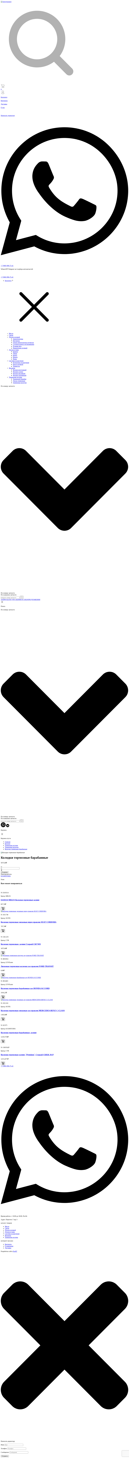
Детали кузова (14, 350)
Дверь (15, 353)
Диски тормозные (19, 381)
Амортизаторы (18, 339)
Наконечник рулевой (20, 348)
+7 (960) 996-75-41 (7, 1066)
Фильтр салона (18, 372)
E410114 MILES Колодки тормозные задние (20, 900)
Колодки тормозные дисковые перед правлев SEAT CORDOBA (28, 922)
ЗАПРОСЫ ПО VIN (8, 599)
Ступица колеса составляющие (23, 344)
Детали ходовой (14, 337)
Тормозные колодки (20, 383)
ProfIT (15, 1251)
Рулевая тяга (17, 346)
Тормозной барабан (19, 379)
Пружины (16, 341)
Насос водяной (18, 364)
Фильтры (12, 368)
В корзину (5, 872)
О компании (9, 1246)
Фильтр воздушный (19, 370)
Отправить (5, 1456)
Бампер (15, 352)
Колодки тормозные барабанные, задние (18, 1033)
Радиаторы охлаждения (21, 362)
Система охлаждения (16, 361)
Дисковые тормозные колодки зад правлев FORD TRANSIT (27, 966)
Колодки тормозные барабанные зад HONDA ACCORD (25, 988)
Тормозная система (15, 377)
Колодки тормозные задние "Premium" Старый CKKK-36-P (27, 1055)
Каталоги (8, 280)
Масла (11, 333)
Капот (15, 355)
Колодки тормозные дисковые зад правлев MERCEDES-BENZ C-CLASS (33, 1010)
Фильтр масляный (19, 373)
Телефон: (4, 1448)
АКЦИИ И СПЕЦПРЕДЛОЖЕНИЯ (27, 599)
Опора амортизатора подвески (23, 342)
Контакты (8, 1244)
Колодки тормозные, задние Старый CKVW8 (21, 944)
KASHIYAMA (6, 876)
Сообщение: (5, 1452)
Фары (15, 359)
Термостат (16, 366)
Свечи (11, 335)
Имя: (2, 1445)
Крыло (15, 357)
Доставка (8, 1248)
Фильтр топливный (19, 375)
